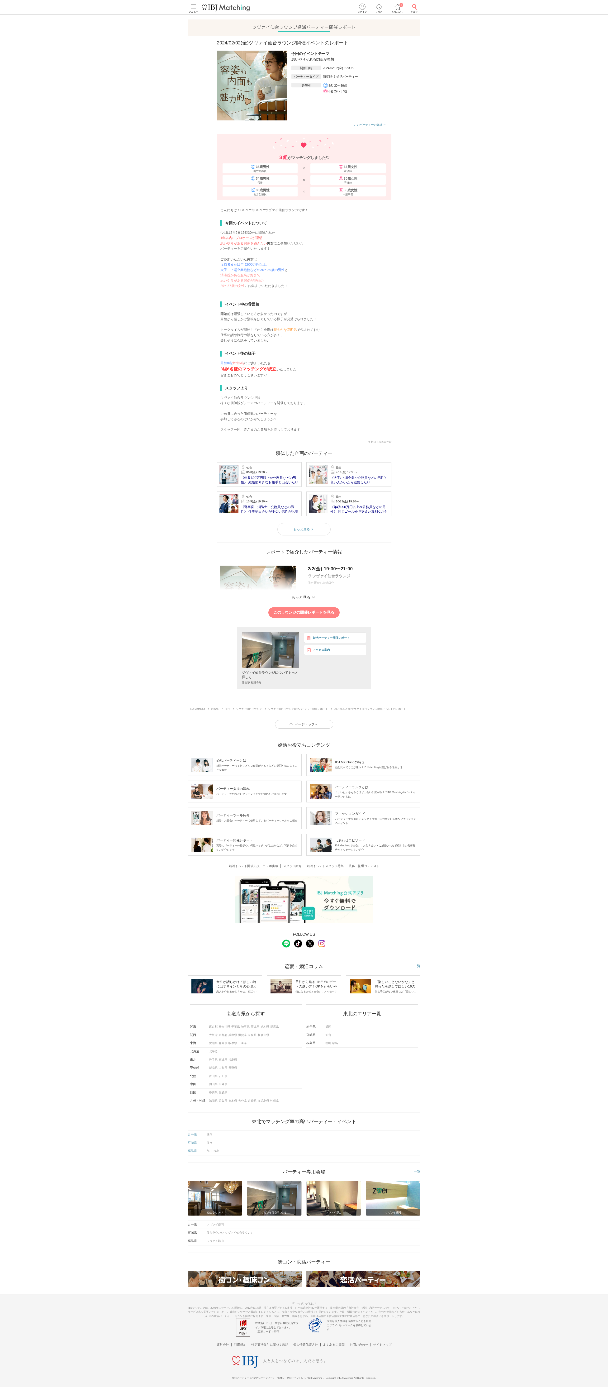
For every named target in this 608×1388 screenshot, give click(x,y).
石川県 (223, 1076)
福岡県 (213, 1100)
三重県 (242, 1043)
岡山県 (213, 1084)
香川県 (213, 1092)
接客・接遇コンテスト (364, 866)
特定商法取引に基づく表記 (269, 1344)
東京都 (213, 1026)
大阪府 (213, 1035)
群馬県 (274, 1026)
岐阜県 (232, 1043)
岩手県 (213, 1059)
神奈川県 (224, 1026)
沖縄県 (274, 1100)
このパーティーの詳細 (368, 124)
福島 (335, 1043)
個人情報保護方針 (305, 1344)
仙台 (328, 1035)
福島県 (232, 1059)
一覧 (417, 966)
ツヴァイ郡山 (215, 1241)
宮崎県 (252, 1100)
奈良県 (252, 1035)
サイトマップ (382, 1344)
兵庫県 (232, 1035)
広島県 (223, 1084)
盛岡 (328, 1026)
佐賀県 (223, 1100)
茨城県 (255, 1026)
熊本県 (232, 1100)
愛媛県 (223, 1092)
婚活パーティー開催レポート (331, 637)
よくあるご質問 (334, 1344)
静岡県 (223, 1043)
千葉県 (235, 1026)
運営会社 (223, 1344)
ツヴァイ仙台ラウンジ (239, 1232)
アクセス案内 (321, 650)
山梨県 (223, 1067)
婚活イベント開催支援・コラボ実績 (253, 866)
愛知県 (213, 1043)
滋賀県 (242, 1035)
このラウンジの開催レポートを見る (304, 612)
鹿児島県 (263, 1100)
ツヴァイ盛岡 (215, 1224)
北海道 (213, 1051)
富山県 (213, 1076)
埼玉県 (245, 1026)
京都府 (223, 1035)
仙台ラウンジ (215, 1232)
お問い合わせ (359, 1344)
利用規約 (240, 1344)
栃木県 (265, 1026)
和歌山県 (263, 1035)
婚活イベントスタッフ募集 (325, 866)
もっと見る (301, 529)
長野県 (232, 1067)
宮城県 (223, 1059)
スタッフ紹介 (292, 866)
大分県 (242, 1100)
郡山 (328, 1043)
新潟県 (213, 1067)
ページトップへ (306, 724)
